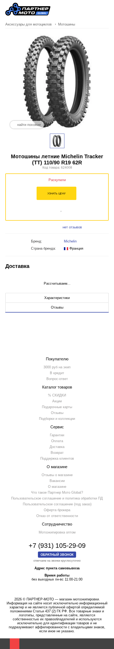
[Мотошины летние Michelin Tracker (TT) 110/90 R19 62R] (57, 141)
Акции (57, 401)
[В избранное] (61, 208)
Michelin (70, 241)
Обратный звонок (57, 554)
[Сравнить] (53, 208)
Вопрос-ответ (57, 379)
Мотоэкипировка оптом (57, 532)
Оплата (57, 441)
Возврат (57, 453)
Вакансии (57, 481)
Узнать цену (56, 193)
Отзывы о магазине (57, 475)
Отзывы (57, 413)
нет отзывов (72, 227)
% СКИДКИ (57, 395)
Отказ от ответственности (57, 516)
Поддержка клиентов (57, 458)
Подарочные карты (57, 407)
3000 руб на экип (57, 367)
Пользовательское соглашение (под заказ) (57, 504)
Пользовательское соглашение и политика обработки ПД (57, 498)
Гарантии (57, 435)
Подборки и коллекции (57, 419)
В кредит (57, 373)
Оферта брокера (57, 510)
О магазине (57, 487)
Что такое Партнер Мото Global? (57, 492)
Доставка (57, 447)
